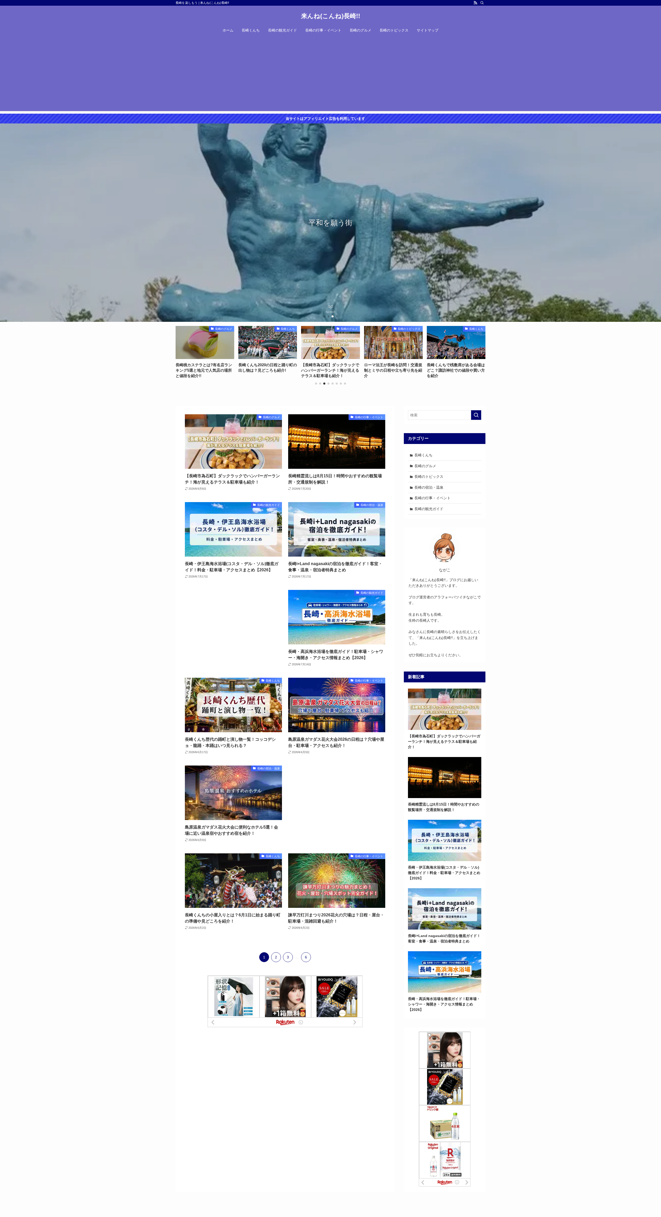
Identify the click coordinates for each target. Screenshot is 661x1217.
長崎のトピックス (428, 476)
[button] (324, 316)
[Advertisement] (330, 75)
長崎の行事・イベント (432, 498)
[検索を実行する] (476, 415)
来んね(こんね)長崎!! (330, 16)
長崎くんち (423, 455)
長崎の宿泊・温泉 (428, 487)
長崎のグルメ (425, 466)
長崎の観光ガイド (428, 509)
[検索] (482, 3)
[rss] (475, 3)
